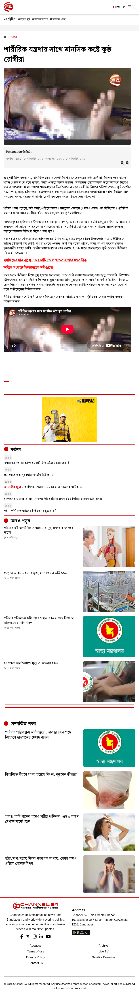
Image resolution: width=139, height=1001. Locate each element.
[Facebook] (21, 937)
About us (35, 945)
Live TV (103, 951)
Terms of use (35, 951)
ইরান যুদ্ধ (25, 19)
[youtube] (48, 937)
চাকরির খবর (59, 19)
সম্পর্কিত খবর (23, 723)
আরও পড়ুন (20, 521)
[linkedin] (41, 937)
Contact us (35, 963)
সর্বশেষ (15, 450)
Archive (103, 945)
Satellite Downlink (103, 957)
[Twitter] (28, 937)
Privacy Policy (35, 957)
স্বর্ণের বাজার (41, 19)
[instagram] (35, 937)
